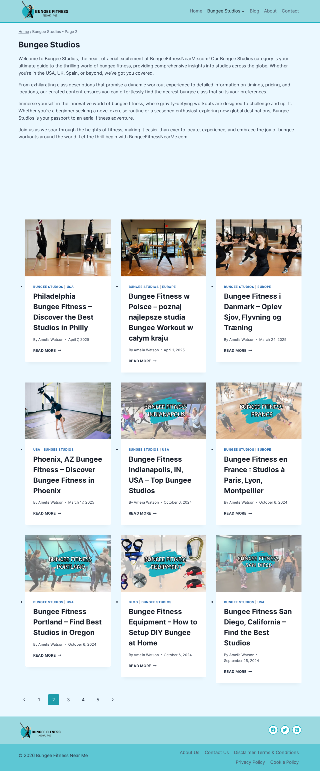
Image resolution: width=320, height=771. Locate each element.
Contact (290, 10)
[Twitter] (285, 730)
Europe (169, 287)
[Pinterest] (297, 730)
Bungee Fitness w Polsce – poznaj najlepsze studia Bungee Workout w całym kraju (161, 317)
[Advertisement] (160, 180)
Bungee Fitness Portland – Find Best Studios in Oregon (67, 622)
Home (196, 10)
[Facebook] (273, 730)
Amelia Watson (50, 339)
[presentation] (68, 247)
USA (70, 287)
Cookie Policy (284, 762)
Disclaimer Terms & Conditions (266, 752)
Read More (47, 350)
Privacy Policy (250, 762)
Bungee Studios (48, 287)
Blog (254, 10)
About (270, 10)
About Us (189, 752)
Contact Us (217, 752)
